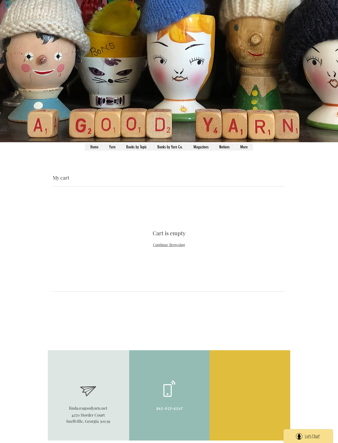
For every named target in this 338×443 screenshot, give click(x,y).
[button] (224, 147)
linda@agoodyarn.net (88, 408)
